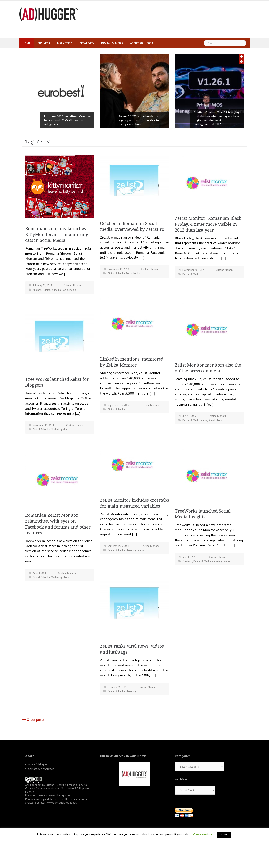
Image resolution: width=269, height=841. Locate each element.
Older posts (36, 719)
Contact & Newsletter (41, 769)
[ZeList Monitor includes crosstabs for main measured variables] (134, 463)
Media (204, 420)
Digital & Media (112, 43)
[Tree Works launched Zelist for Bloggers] (59, 340)
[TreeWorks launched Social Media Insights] (209, 474)
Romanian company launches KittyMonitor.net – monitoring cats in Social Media (56, 234)
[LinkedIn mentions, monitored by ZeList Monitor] (134, 322)
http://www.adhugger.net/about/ (58, 802)
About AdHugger (141, 43)
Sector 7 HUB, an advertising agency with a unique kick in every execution (139, 120)
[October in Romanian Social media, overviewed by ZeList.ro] (134, 184)
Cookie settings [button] (202, 834)
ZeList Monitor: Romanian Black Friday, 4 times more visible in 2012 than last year (208, 224)
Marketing (64, 43)
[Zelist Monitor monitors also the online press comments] (209, 328)
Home (27, 43)
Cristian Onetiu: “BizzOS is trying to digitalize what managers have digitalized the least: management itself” (217, 118)
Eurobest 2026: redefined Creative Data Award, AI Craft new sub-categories (67, 120)
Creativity (87, 43)
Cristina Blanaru (73, 285)
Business (44, 43)
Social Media (69, 290)
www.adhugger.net (59, 795)
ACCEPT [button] (224, 834)
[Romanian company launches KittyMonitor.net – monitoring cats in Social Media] (59, 186)
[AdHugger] (48, 13)
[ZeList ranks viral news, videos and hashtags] (134, 607)
